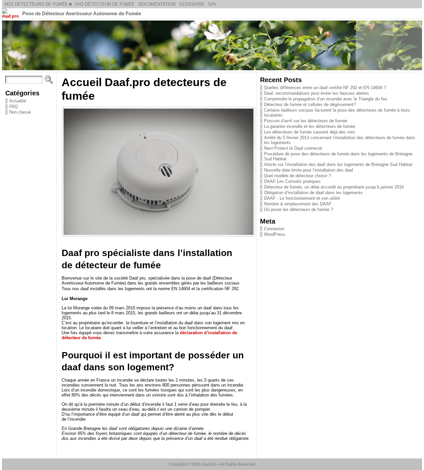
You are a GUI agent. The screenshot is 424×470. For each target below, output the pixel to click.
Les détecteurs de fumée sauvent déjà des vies (309, 132)
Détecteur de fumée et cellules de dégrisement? (310, 104)
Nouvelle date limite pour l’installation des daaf (308, 170)
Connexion (274, 228)
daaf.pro (209, 464)
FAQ (13, 106)
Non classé (20, 112)
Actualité (17, 100)
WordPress (274, 234)
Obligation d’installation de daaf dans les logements (313, 192)
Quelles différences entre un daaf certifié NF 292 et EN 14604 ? (325, 87)
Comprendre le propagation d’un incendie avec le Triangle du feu (325, 98)
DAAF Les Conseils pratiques (292, 181)
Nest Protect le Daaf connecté (293, 148)
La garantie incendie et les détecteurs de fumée (309, 126)
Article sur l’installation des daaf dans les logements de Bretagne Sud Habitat (338, 164)
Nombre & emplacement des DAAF (298, 203)
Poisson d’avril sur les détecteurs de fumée (305, 120)
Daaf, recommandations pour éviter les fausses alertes (316, 93)
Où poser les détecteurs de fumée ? (298, 209)
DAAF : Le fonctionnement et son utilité (302, 198)
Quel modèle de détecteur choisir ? (297, 175)
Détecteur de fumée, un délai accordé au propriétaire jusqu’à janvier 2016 (334, 186)
